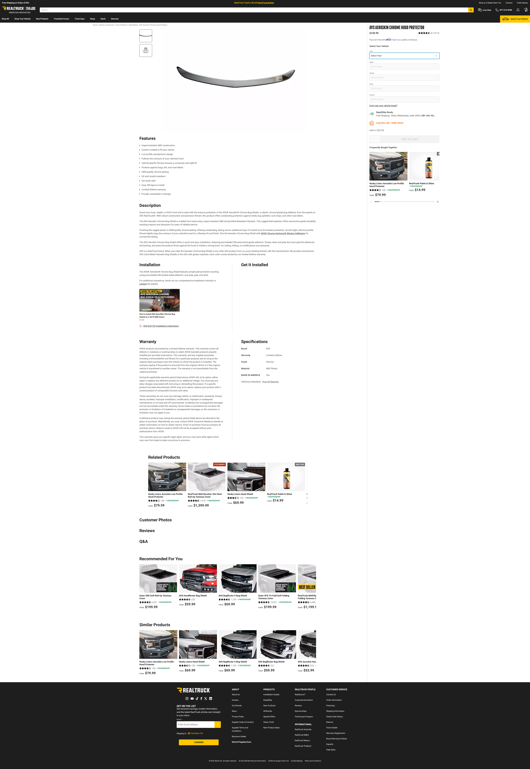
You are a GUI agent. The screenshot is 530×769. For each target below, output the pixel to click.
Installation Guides (271, 694)
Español (329, 744)
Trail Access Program (304, 716)
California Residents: (260, 381)
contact (143, 284)
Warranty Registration (335, 733)
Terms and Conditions (313, 761)
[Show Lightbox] (234, 81)
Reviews (298, 705)
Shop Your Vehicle (22, 19)
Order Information (334, 700)
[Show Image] (145, 36)
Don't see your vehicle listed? (383, 105)
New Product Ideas (271, 728)
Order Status (522, 3)
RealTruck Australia (303, 729)
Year (371, 51)
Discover (115, 19)
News (234, 711)
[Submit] (217, 724)
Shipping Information (335, 711)
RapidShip (267, 700)
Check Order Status (334, 716)
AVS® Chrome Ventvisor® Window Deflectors (283, 233)
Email (179, 719)
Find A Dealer (331, 728)
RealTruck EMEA (302, 735)
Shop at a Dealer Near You (490, 3)
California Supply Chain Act (278, 761)
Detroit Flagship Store (241, 742)
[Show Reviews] (428, 33)
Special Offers (269, 716)
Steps (92, 19)
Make (371, 62)
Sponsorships (301, 711)
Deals (103, 19)
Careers (235, 700)
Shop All (5, 19)
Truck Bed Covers (61, 19)
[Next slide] (437, 201)
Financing (330, 705)
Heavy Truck (268, 722)
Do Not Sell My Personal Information (252, 761)
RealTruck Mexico (302, 740)
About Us (236, 694)
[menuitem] (5, 19)
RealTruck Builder (266, 3)
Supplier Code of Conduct (243, 722)
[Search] (471, 9)
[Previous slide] (371, 201)
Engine (372, 95)
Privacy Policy (238, 716)
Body (371, 84)
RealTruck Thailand (303, 746)
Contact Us (331, 694)
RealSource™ (300, 694)
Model (371, 73)
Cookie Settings (297, 761)
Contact (509, 3)
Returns (329, 722)
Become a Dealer (239, 736)
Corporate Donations (304, 700)
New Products (42, 19)
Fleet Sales (330, 750)
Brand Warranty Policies (336, 739)
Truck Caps (79, 19)
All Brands (267, 711)
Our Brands (237, 705)
